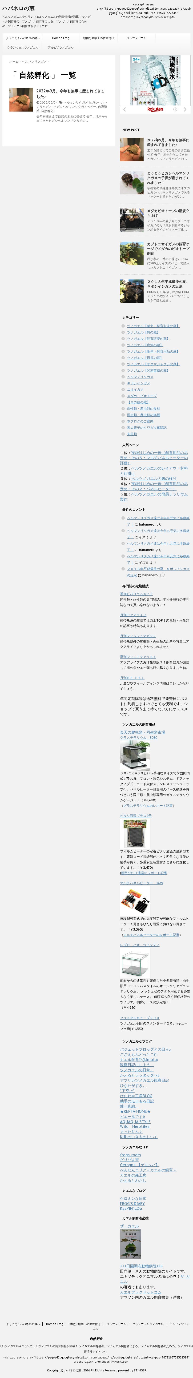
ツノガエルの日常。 (137, 1070)
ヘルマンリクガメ (76, 102)
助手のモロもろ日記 (137, 1101)
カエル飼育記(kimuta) (139, 1059)
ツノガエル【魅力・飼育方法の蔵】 (153, 326)
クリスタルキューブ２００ (140, 1018)
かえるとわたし (133, 1180)
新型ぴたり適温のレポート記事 (144, 873)
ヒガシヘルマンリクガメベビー (74, 107)
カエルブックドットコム (140, 1292)
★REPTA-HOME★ (135, 1111)
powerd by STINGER (132, 1370)
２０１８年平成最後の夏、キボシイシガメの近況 (168, 284)
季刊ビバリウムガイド (136, 594)
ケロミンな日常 (133, 1198)
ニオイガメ (135, 389)
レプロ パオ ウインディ (140, 945)
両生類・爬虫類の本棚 (143, 415)
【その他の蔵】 (138, 402)
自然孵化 (47, 111)
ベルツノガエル (136, 38)
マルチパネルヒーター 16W (141, 883)
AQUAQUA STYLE (135, 1121)
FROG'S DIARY (132, 1203)
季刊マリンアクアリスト (138, 657)
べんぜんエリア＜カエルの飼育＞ (148, 1170)
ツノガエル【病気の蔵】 (145, 345)
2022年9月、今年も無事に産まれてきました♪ (168, 142)
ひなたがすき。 (133, 1085)
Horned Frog (60, 38)
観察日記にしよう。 (137, 1064)
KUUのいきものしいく (139, 1136)
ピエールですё (132, 1116)
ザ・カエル (129, 1226)
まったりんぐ (131, 1131)
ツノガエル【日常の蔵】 (145, 358)
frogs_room (130, 1155)
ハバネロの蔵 (18, 8)
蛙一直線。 (129, 1106)
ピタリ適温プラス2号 (136, 816)
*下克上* (127, 1090)
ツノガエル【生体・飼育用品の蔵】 (153, 351)
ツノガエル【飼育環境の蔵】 (148, 339)
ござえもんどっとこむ (139, 1054)
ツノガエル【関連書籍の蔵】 (148, 370)
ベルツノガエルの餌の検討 (154, 478)
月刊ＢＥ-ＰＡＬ (132, 678)
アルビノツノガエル (60, 47)
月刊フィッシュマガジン (138, 636)
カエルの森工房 (133, 1175)
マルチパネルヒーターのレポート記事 (151, 935)
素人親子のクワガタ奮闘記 (147, 428)
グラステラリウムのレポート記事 (148, 805)
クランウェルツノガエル (22, 47)
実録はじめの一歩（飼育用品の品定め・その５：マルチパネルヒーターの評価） (154, 457)
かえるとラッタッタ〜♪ (140, 1075)
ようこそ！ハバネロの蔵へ (23, 38)
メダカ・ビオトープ (142, 396)
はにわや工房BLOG (136, 1095)
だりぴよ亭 (129, 1159)
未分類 (132, 434)
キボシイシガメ (138, 383)
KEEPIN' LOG (131, 1208)
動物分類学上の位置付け (98, 38)
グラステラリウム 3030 (138, 737)
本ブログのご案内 (140, 421)
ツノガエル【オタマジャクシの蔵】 (153, 364)
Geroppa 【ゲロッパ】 (139, 1164)
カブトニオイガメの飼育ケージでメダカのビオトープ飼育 (168, 249)
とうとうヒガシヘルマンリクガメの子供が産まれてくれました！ (168, 178)
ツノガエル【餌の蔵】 (143, 332)
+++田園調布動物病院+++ (141, 1266)
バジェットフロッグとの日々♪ (145, 1049)
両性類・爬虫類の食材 (143, 408)
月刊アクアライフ (133, 615)
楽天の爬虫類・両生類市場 (142, 732)
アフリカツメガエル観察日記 (144, 1080)
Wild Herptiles (134, 1126)
